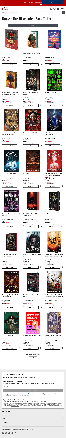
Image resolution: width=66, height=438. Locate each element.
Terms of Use (10, 428)
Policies (4, 428)
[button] (53, 2)
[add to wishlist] (19, 65)
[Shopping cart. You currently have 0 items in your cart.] (58, 8)
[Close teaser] (41, 4)
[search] (63, 12)
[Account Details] (51, 8)
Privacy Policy (43, 405)
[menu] (62, 9)
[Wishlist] (54, 8)
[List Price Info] (11, 62)
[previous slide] (2, 3)
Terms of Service (49, 405)
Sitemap (16, 428)
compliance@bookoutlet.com (15, 406)
